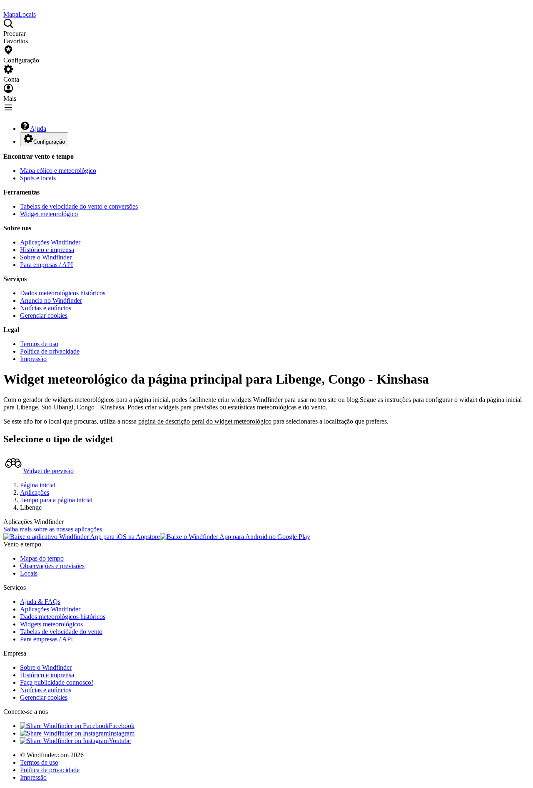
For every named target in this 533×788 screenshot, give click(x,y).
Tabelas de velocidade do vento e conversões (79, 206)
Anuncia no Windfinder (51, 300)
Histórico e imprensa (47, 249)
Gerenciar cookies (43, 315)
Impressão (33, 358)
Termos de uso (39, 343)
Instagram (121, 733)
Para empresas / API (46, 264)
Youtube (120, 740)
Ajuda (38, 128)
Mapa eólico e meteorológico (58, 170)
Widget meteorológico (49, 213)
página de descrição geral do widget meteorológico (204, 421)
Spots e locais (38, 178)
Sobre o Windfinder (46, 257)
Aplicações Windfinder (50, 242)
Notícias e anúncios (45, 308)
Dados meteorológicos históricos (62, 293)
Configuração (49, 142)
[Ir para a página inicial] (4, 6)
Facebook (121, 725)
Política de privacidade (50, 351)
